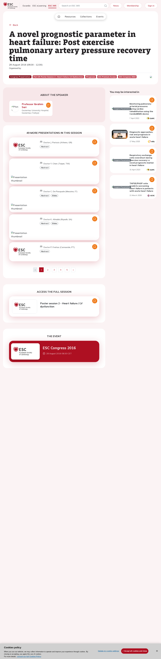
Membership (133, 5)
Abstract (45, 146)
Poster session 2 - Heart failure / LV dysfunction (61, 305)
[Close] (157, 651)
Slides (54, 195)
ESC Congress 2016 (59, 348)
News (116, 5)
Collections (86, 16)
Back (15, 25)
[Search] (105, 6)
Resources (70, 16)
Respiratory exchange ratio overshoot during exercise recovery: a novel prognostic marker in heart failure (142, 160)
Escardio (26, 5)
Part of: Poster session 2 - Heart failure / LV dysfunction (58, 77)
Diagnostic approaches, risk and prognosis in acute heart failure (141, 134)
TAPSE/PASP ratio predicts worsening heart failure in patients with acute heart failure (141, 187)
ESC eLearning (39, 5)
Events (100, 16)
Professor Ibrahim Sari (32, 106)
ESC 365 (52, 5)
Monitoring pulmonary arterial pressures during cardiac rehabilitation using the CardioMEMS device (141, 109)
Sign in (151, 5)
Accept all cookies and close (135, 651)
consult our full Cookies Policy (29, 656)
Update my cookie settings (108, 651)
